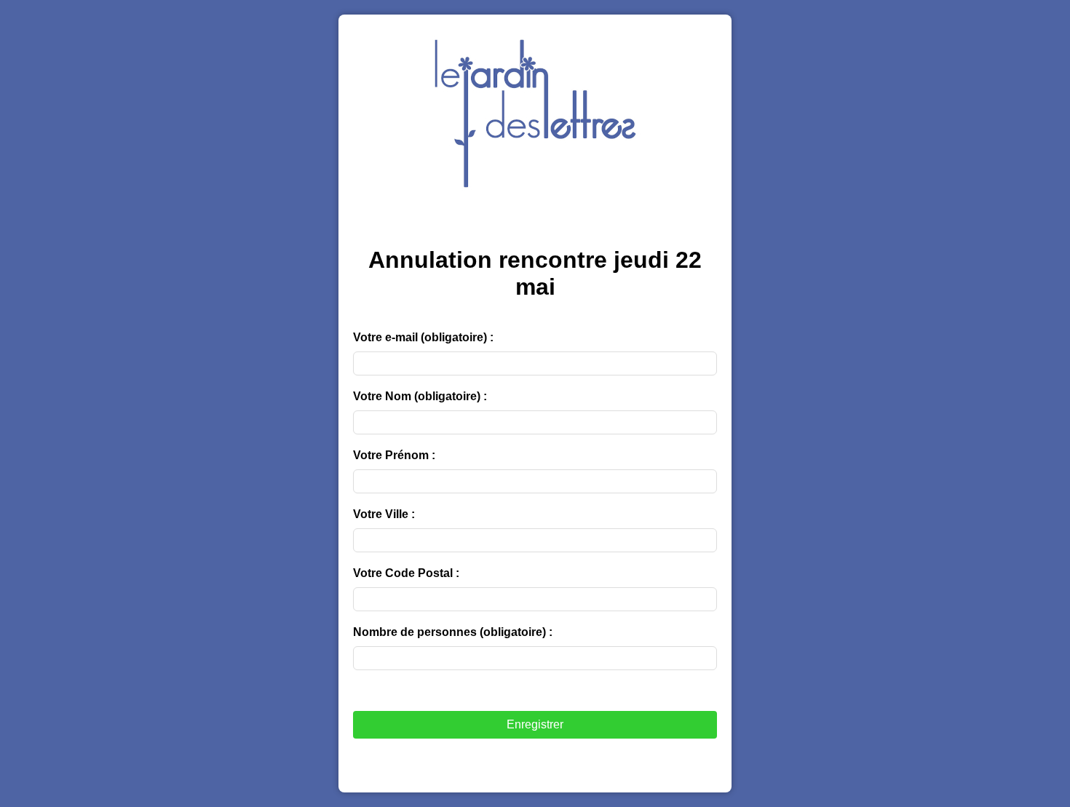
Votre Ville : (384, 514)
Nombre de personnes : (452, 632)
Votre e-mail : (423, 337)
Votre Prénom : (394, 455)
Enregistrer (535, 724)
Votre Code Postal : (406, 573)
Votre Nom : (420, 396)
